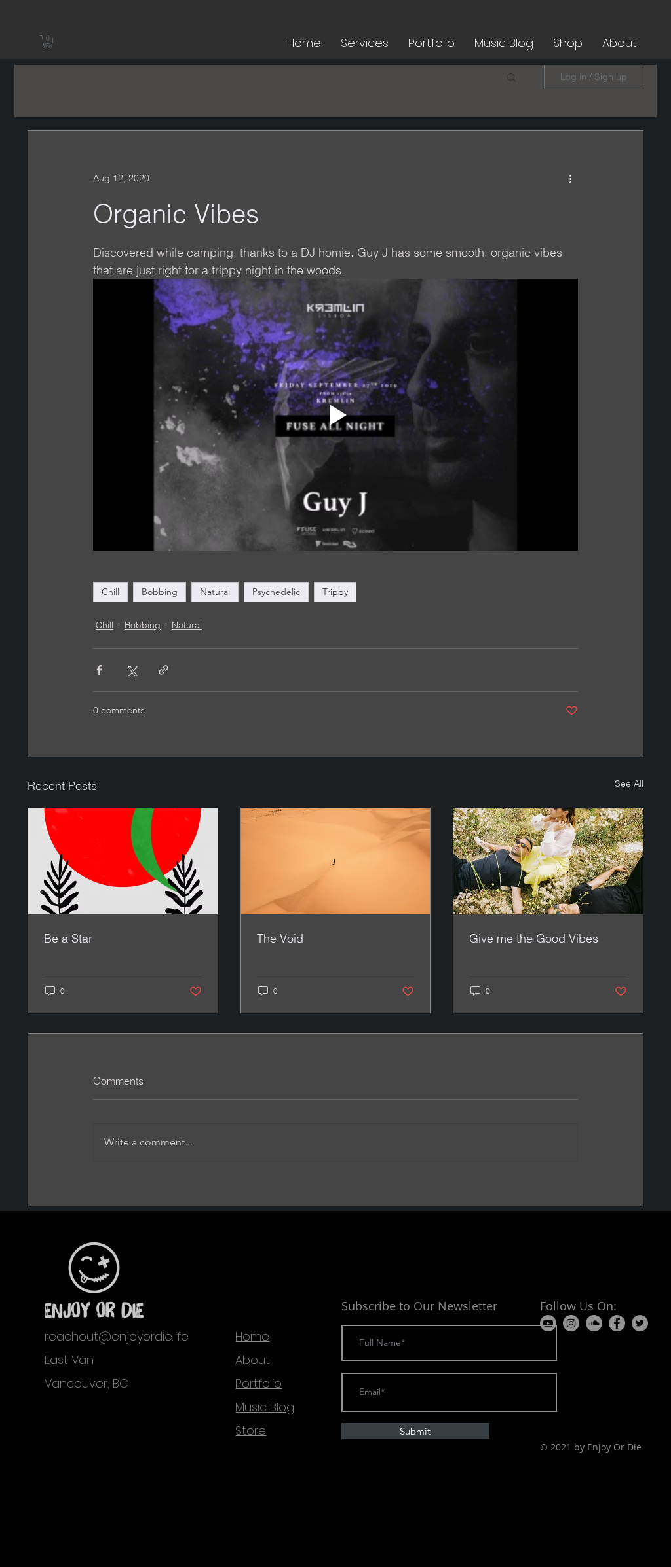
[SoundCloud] (594, 1323)
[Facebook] (617, 1323)
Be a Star (68, 938)
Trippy (335, 592)
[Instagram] (571, 1323)
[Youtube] (548, 1323)
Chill (110, 592)
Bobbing (160, 592)
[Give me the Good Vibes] (548, 861)
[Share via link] (163, 670)
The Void (280, 938)
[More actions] (570, 178)
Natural (215, 592)
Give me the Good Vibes (533, 938)
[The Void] (336, 861)
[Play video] (335, 415)
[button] (48, 41)
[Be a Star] (123, 861)
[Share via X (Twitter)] (131, 670)
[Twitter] (640, 1323)
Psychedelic (276, 592)
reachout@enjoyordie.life (117, 1336)
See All (629, 783)
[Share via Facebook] (99, 670)
